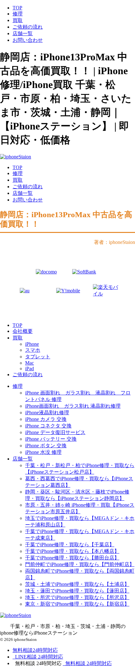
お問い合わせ (28, 40)
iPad (29, 368)
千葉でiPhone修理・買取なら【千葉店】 (69, 544)
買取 (18, 20)
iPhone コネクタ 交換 (48, 425)
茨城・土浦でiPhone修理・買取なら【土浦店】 (77, 584)
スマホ (32, 350)
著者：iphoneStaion (114, 242)
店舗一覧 (23, 33)
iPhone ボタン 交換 (46, 445)
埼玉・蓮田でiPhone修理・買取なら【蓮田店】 (77, 590)
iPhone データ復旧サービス (55, 432)
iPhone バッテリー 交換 (51, 439)
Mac (29, 363)
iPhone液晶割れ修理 (47, 412)
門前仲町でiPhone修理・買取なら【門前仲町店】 (79, 564)
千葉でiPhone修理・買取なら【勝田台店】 (72, 557)
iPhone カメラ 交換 (46, 419)
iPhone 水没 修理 (43, 452)
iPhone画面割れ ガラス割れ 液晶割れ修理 (73, 406)
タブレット (37, 356)
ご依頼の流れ (28, 27)
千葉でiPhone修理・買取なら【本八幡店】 (72, 551)
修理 (18, 13)
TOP (17, 7)
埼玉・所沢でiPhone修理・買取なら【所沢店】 (77, 597)
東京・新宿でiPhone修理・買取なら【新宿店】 (77, 604)
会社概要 (23, 331)
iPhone (32, 344)
